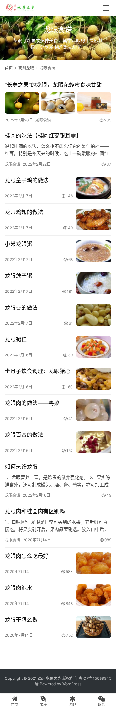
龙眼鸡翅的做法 (24, 212)
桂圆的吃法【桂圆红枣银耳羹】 (43, 135)
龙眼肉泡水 (18, 588)
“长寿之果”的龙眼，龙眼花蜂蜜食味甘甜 (53, 85)
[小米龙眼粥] (93, 251)
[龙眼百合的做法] (93, 442)
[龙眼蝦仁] (93, 347)
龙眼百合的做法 (24, 435)
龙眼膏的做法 (21, 307)
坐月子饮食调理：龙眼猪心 (38, 371)
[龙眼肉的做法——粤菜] (93, 410)
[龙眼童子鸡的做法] (93, 188)
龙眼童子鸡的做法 (27, 180)
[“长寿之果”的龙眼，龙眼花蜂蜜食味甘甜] (58, 102)
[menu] (106, 8)
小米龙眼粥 (18, 244)
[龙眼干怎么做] (93, 627)
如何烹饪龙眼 (21, 466)
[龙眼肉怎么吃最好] (93, 563)
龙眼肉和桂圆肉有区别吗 (35, 511)
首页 (9, 68)
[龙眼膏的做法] (93, 315)
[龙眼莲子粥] (93, 283)
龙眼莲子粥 (18, 276)
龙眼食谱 (43, 120)
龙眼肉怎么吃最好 (27, 556)
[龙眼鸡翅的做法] (93, 219)
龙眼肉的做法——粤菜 (32, 403)
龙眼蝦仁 (16, 339)
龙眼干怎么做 (21, 619)
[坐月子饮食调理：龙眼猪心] (93, 379)
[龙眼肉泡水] (93, 595)
